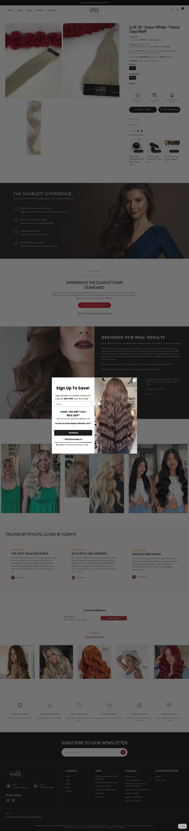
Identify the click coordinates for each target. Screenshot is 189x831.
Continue (73, 432)
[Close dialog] (134, 380)
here (72, 442)
